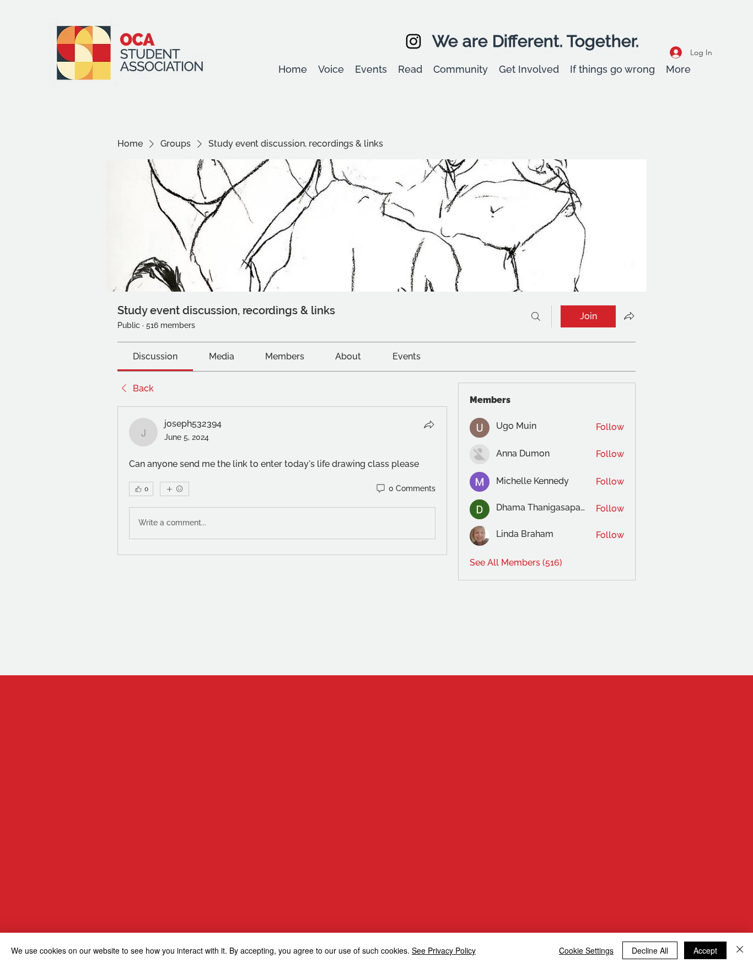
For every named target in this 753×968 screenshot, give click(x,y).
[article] (282, 480)
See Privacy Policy (444, 950)
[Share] (428, 424)
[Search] (535, 316)
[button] (331, 69)
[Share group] (629, 315)
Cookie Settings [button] (586, 950)
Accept (705, 950)
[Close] (739, 950)
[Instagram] (413, 41)
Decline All (650, 950)
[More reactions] (174, 489)
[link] (155, 356)
